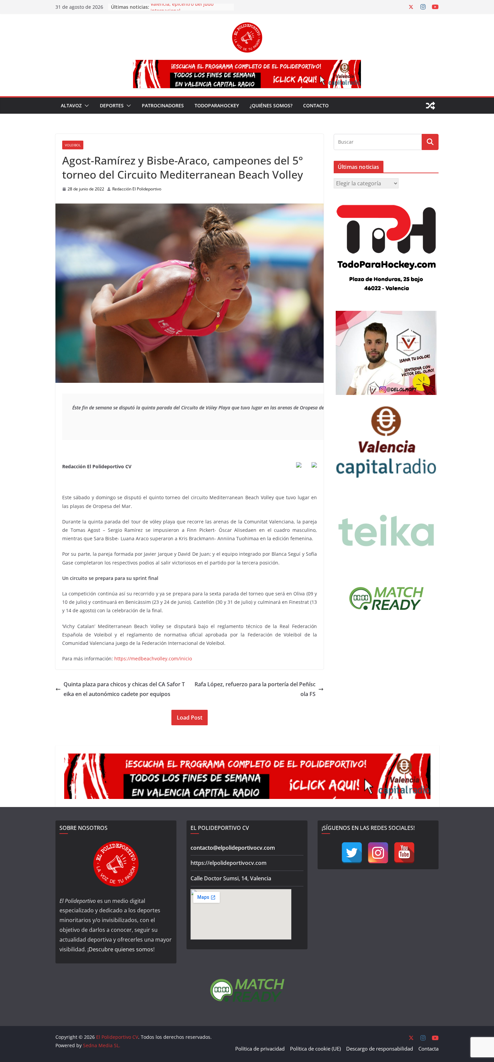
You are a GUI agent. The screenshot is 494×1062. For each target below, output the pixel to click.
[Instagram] (378, 853)
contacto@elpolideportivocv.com (233, 847)
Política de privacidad (260, 1048)
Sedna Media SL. (101, 1045)
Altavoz (71, 105)
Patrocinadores (163, 105)
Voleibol (73, 145)
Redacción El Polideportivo (136, 189)
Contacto (316, 105)
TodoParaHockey (217, 105)
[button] (85, 105)
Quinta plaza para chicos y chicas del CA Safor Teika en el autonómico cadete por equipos (124, 689)
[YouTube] (404, 853)
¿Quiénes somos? (271, 105)
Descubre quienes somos (121, 949)
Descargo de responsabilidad (379, 1048)
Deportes (112, 105)
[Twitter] (352, 853)
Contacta (428, 1048)
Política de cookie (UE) (315, 1048)
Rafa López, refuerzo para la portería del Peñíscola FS (255, 689)
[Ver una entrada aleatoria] (430, 106)
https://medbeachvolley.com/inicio (153, 658)
